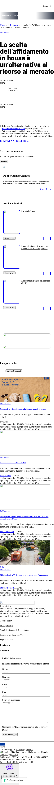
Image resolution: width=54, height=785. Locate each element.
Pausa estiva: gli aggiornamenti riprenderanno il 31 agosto (23, 409)
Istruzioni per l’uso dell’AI (11, 635)
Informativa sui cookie (24, 762)
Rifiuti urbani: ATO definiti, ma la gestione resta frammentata (24, 575)
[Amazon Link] (47, 238)
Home (2, 25)
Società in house (28, 211)
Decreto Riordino (26, 16)
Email (4, 684)
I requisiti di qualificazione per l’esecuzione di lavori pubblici (34, 247)
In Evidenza (13, 25)
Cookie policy (6, 621)
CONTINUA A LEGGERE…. (14, 141)
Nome (5, 669)
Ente (4, 692)
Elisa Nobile (5, 475)
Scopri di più (9, 238)
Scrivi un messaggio (11, 700)
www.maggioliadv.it (9, 754)
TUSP (16, 16)
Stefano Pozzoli (7, 531)
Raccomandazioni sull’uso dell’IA (13, 463)
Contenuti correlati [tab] (14, 371)
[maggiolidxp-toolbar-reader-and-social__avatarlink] (5, 89)
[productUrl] (11, 233)
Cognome (6, 677)
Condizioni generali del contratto (14, 630)
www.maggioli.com (24, 749)
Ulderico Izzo (12, 88)
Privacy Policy (6, 625)
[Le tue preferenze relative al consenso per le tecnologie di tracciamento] (14, 780)
